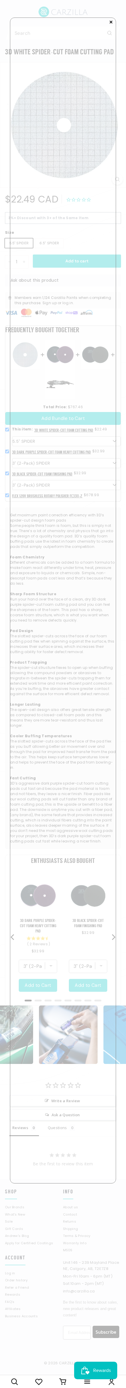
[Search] (14, 1381)
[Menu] (87, 1381)
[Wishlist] (39, 1381)
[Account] (111, 1381)
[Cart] (63, 1381)
